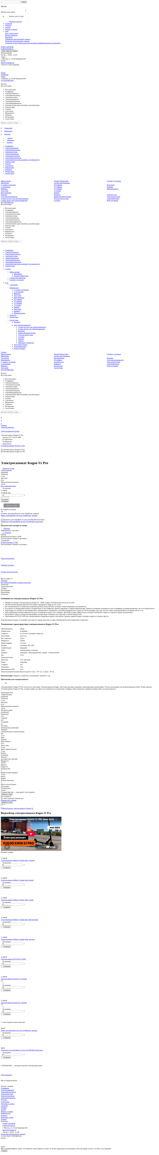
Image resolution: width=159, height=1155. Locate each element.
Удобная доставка (7, 565)
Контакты (8, 37)
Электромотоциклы (12, 156)
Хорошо (4, 1151)
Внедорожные (6, 193)
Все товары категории (22, 582)
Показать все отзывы (8, 800)
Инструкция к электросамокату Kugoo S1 (18, 808)
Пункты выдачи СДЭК (9, 542)
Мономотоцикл (112, 189)
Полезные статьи (7, 1117)
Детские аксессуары (61, 199)
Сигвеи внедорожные (62, 183)
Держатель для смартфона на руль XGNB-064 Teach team (22, 522)
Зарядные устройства (26, 343)
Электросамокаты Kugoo (10, 431)
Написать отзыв (7, 794)
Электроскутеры (11, 152)
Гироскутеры (10, 162)
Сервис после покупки (9, 572)
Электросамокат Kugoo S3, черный (14, 979)
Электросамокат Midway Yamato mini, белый (17, 880)
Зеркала (21, 339)
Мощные (4, 189)
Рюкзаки (4, 195)
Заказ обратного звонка (9, 51)
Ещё (6, 283)
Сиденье (57, 200)
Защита (21, 341)
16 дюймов (58, 187)
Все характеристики (8, 486)
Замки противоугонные (62, 197)
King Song (110, 185)
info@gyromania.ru (7, 63)
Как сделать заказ (11, 33)
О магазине (5, 1102)
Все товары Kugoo (7, 582)
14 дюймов (58, 189)
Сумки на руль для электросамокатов (14, 199)
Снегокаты (9, 166)
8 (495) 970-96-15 (7, 49)
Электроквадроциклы (13, 158)
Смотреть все (112, 195)
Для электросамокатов (9, 197)
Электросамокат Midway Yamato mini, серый (17, 900)
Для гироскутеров (113, 197)
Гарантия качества (7, 558)
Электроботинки (113, 199)
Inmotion (110, 187)
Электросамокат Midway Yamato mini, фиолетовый (19, 920)
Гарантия (8, 24)
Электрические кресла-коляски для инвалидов (22, 160)
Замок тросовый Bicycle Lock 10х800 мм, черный (19, 515)
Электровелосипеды (12, 150)
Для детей (4, 191)
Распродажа (9, 171)
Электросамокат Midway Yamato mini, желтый (18, 939)
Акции (7, 27)
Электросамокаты (11, 148)
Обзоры (4, 1119)
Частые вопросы (11, 35)
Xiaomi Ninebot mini (61, 181)
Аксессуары (9, 173)
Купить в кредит (16, 22)
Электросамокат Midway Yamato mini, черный (18, 860)
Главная (4, 425)
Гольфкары (9, 146)
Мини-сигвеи (6, 181)
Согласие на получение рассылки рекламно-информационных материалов (32, 43)
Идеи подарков (112, 200)
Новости (4, 1115)
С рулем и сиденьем (8, 185)
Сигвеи (8, 164)
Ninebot (56, 193)
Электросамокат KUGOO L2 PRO (13, 959)
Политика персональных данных (17, 41)
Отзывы (8, 25)
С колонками (5, 187)
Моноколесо (9, 168)
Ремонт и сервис (11, 29)
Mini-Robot (5, 183)
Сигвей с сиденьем (114, 181)
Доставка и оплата (7, 1104)
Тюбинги (8, 169)
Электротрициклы (12, 154)
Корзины (57, 195)
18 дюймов (58, 185)
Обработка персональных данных (17, 39)
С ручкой (57, 191)
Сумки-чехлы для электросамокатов (14, 200)
